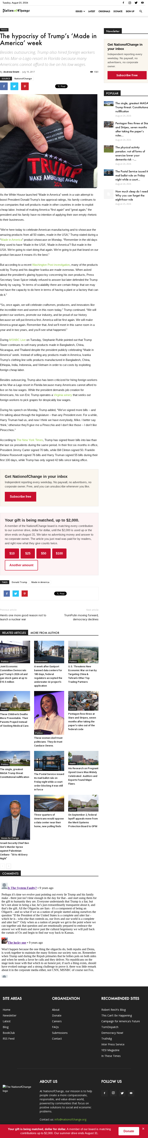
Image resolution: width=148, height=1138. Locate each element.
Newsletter (9, 1015)
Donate (118, 11)
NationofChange (23, 78)
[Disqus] (49, 929)
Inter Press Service (112, 1044)
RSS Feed (8, 1038)
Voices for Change (10, 838)
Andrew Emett (11, 71)
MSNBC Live (17, 339)
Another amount (21, 565)
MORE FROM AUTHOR (44, 633)
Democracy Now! (112, 1033)
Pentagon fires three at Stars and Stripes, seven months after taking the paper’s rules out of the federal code (82, 721)
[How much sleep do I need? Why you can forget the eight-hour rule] (109, 194)
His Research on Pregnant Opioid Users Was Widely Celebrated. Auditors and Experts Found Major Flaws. (83, 776)
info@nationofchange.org (70, 1119)
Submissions (60, 1033)
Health (4, 709)
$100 (59, 553)
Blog (5, 1027)
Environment (41, 661)
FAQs (55, 1027)
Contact (57, 1038)
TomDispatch (109, 1027)
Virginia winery (63, 395)
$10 (12, 553)
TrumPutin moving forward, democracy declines (81, 617)
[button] (140, 11)
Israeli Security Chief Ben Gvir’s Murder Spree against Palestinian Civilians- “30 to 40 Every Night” (14, 851)
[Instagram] (130, 2)
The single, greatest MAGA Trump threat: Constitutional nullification (14, 773)
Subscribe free (20, 496)
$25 (27, 553)
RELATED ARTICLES (14, 633)
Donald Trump (19, 582)
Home (6, 1009)
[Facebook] (123, 2)
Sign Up (130, 11)
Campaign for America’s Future (120, 1021)
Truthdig (106, 1038)
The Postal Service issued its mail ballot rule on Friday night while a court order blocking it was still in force (49, 782)
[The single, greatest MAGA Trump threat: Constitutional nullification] (15, 758)
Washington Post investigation (51, 264)
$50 (43, 553)
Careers (57, 1021)
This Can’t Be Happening (116, 1015)
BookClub (9, 1033)
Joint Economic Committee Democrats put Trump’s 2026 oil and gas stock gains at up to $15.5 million (14, 674)
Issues (79, 11)
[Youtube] (142, 2)
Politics (4, 29)
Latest (91, 11)
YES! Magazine (110, 1050)
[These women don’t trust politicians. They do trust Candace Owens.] (49, 713)
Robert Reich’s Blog (113, 1009)
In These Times (111, 1056)
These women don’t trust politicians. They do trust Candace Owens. (48, 741)
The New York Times (30, 440)
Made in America (11, 239)
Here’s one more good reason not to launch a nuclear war (23, 617)
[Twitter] (136, 2)
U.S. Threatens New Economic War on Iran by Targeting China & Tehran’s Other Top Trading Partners (82, 674)
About (56, 1009)
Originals (104, 11)
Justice (72, 709)
